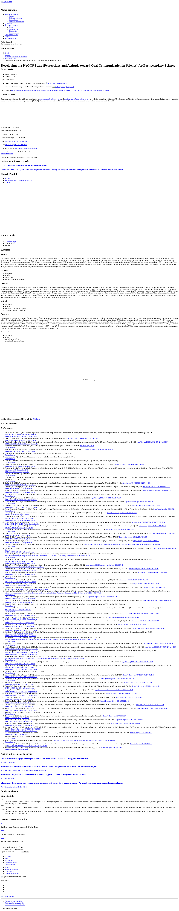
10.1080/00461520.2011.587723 (15, 695)
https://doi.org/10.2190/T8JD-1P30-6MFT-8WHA (148, 522)
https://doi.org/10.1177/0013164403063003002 (152, 708)
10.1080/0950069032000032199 (16, 677)
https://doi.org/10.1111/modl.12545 (16, 470)
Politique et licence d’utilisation (15, 905)
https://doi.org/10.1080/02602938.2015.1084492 (21, 652)
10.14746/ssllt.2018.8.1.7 (13, 488)
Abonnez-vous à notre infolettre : (13, 850)
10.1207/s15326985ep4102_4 (15, 598)
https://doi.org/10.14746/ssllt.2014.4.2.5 (146, 541)
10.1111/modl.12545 (11, 472)
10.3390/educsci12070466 (13, 528)
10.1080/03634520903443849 (15, 485)
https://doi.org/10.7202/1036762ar (155, 587)
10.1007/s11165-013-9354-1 (14, 626)
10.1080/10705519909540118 (15, 602)
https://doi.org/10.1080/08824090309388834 (19, 634)
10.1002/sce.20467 (11, 734)
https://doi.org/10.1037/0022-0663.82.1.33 (138, 682)
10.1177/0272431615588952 (14, 721)
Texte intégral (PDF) (11, 180)
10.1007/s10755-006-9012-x (14, 552)
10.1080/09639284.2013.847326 (16, 507)
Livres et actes (13, 20)
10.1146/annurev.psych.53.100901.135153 (19, 567)
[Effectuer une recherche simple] (21, 44)
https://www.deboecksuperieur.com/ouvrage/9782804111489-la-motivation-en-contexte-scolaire (84, 740)
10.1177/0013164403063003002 (15, 710)
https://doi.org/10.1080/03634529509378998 (152, 572)
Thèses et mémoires (15, 18)
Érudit (11, 27)
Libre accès (13, 31)
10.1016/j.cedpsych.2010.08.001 (15, 436)
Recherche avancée (11, 35)
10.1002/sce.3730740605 (13, 699)
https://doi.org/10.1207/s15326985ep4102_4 (102, 597)
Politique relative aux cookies (14, 903)
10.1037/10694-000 (11, 718)
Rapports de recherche (16, 22)
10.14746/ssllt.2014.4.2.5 (13, 542)
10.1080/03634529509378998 (15, 574)
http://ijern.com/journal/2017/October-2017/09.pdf (117, 679)
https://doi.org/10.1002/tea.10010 (112, 747)
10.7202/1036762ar (30, 589)
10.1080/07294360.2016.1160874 (16, 444)
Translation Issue (10, 58)
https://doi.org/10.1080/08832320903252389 (143, 613)
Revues (11, 16)
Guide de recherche (11, 862)
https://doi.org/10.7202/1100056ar (16, 145)
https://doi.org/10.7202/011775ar (141, 744)
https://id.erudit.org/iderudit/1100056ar (17, 141)
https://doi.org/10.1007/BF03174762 (164, 533)
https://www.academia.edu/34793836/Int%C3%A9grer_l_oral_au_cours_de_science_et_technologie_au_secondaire (122, 544)
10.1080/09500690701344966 (15, 466)
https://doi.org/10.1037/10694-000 (114, 716)
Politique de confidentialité (13, 901)
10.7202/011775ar (30, 746)
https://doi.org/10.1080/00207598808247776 (156, 490)
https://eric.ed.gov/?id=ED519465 (164, 509)
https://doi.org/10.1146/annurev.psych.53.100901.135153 (104, 565)
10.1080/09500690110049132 (15, 725)
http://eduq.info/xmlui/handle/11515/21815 (120, 529)
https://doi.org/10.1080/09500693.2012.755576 (26, 729)
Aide (6, 858)
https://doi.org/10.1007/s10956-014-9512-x (146, 686)
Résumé (7, 178)
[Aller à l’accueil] (6, 2)
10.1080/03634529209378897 (15, 520)
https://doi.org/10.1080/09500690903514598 (143, 569)
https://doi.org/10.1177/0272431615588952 (130, 720)
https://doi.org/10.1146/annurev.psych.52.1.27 (83, 438)
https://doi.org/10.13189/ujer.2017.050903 (133, 537)
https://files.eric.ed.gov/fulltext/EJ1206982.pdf (159, 643)
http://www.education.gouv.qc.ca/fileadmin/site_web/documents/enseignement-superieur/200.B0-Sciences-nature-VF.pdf (44, 658)
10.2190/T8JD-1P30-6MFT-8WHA (16, 524)
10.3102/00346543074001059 (15, 582)
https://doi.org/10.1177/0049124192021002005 (106, 498)
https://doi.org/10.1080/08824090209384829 (19, 561)
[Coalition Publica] (7, 896)
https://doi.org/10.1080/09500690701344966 (129, 464)
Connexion (8, 23)
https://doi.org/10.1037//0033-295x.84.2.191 (99, 449)
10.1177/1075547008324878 (14, 664)
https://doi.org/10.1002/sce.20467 (141, 733)
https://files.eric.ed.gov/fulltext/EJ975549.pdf (139, 501)
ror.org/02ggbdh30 (61, 83)
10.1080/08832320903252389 (15, 615)
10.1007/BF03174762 (12, 535)
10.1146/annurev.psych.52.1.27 (15, 440)
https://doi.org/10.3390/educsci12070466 (152, 526)
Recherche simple (6, 42)
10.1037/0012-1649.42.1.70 (14, 706)
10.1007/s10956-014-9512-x (14, 688)
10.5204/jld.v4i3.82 (11, 515)
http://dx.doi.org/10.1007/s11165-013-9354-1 (132, 624)
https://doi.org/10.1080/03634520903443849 (136, 483)
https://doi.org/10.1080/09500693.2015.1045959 (161, 647)
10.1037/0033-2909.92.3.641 (14, 703)
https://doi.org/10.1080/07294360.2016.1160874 (152, 442)
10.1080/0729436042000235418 (16, 630)
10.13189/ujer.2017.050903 (14, 539)
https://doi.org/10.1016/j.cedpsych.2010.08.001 (20, 434)
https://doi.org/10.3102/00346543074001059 (133, 580)
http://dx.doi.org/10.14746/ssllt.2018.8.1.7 (156, 487)
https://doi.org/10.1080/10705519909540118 (157, 600)
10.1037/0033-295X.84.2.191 (15, 451)
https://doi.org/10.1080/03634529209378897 (19, 518)
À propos (14, 25)
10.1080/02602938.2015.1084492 (16, 654)
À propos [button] (8, 25)
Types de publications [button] (12, 14)
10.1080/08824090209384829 (15, 563)
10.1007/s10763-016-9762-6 (14, 623)
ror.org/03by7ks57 (68, 87)
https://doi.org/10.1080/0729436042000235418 (148, 628)
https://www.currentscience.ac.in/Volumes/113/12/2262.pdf (114, 690)
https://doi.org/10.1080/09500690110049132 (125, 723)
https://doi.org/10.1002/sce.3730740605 (129, 697)
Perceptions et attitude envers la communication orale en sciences (60, 90)
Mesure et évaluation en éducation (16, 57)
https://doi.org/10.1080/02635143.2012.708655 (20, 667)
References (8, 182)
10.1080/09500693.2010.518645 (16, 619)
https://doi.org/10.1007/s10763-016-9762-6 (145, 621)
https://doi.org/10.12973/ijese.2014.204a (18, 610)
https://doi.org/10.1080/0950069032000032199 (138, 675)
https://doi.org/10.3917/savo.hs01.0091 (146, 583)
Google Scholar (31, 436)
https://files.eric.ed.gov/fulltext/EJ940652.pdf (122, 513)
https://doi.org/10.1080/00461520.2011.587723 (121, 693)
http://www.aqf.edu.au (87, 446)
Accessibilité (9, 860)
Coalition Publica (14, 29)
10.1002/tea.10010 (11, 749)
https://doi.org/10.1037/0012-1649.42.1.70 (150, 705)
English (7, 36)
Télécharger (37, 419)
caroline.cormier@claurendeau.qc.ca (76, 99)
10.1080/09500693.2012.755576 (16, 731)
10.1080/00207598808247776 (15, 492)
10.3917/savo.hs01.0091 (13, 585)
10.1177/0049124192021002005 (15, 500)
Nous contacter (10, 864)
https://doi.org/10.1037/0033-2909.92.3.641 (114, 701)
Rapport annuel (14, 33)
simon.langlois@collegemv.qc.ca (50, 99)
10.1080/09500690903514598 (15, 570)
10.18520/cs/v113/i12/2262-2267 (16, 692)
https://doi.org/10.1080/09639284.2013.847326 (147, 505)
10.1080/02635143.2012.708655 (16, 669)
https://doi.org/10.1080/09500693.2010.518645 (123, 617)
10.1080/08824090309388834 (15, 636)
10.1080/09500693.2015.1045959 (16, 649)
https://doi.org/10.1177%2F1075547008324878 (137, 662)
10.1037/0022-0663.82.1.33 (14, 684)
